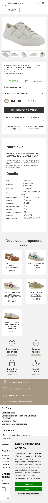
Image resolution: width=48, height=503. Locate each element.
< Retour (12, 10)
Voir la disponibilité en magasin (24, 118)
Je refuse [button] (28, 489)
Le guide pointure (36, 81)
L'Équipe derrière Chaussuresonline (16, 435)
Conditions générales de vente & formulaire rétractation (19, 417)
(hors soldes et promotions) (14, 128)
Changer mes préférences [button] (28, 494)
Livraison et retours (9, 421)
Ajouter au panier (26, 110)
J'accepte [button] (29, 484)
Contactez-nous (8, 413)
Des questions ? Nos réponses (14, 424)
